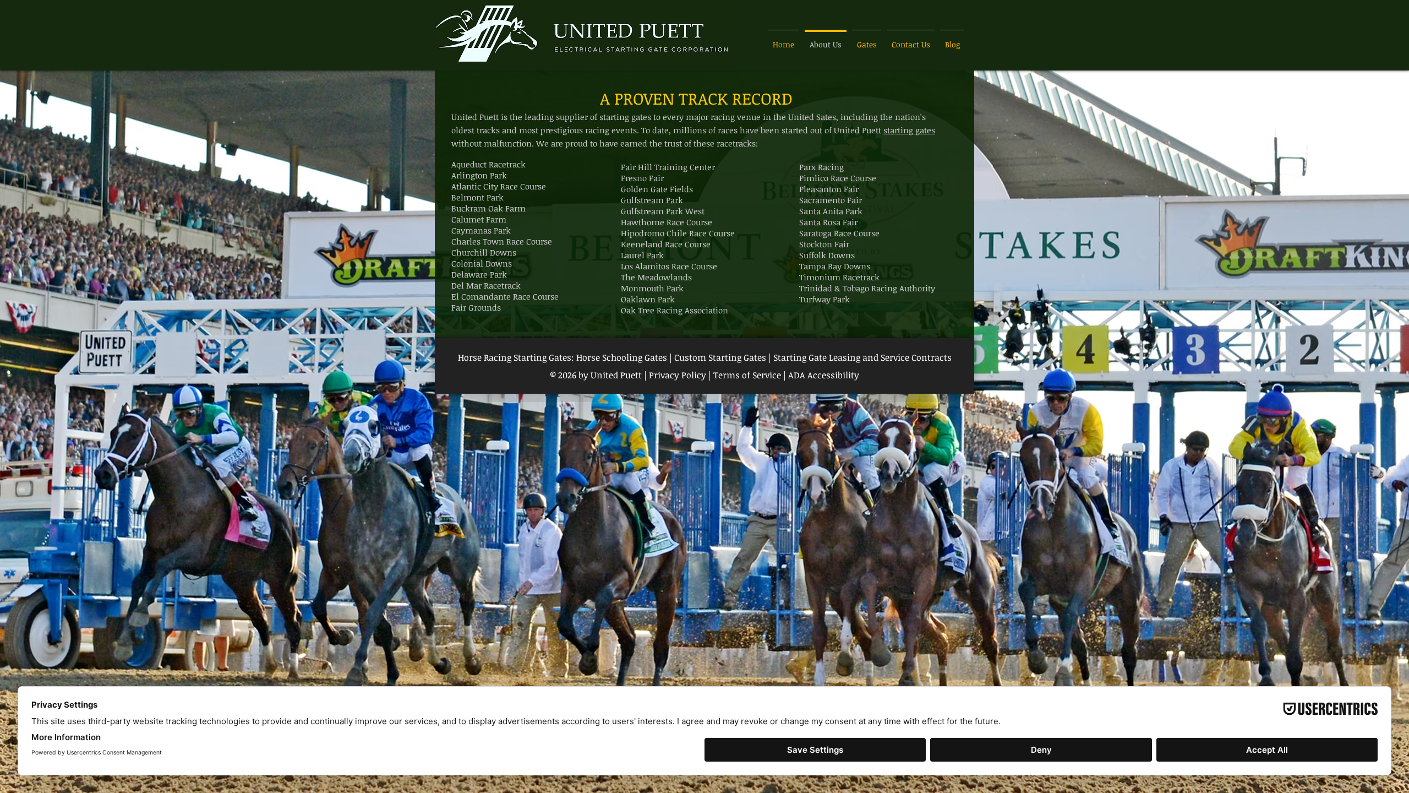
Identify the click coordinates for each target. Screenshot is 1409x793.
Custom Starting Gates (720, 357)
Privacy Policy (678, 375)
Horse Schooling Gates (621, 357)
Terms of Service (747, 375)
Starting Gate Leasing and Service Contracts (862, 357)
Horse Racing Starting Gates (514, 357)
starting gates (909, 129)
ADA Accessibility (823, 375)
